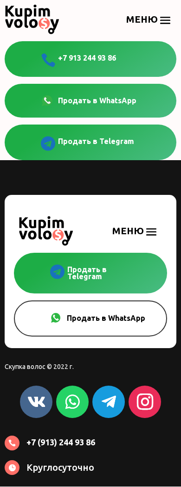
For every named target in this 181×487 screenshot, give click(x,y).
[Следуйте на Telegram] (108, 402)
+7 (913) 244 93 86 (60, 442)
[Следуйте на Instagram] (145, 402)
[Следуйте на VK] (36, 402)
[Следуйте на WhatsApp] (72, 402)
